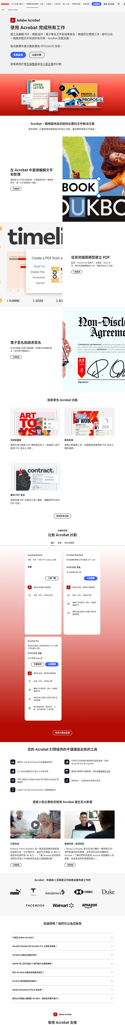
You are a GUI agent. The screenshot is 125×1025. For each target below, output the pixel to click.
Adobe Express (49, 779)
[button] (119, 4)
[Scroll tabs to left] (2, 543)
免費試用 (86, 4)
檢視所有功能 (62, 515)
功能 (41, 4)
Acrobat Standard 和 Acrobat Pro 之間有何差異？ (34, 946)
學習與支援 (76, 4)
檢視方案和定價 (62, 732)
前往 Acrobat (109, 4)
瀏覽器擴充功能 (103, 771)
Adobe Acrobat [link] (32, 4)
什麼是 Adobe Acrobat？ (23, 937)
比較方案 (57, 4)
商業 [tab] (60, 542)
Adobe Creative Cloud (31, 779)
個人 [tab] (53, 542)
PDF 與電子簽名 (17, 4)
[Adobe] (5, 4)
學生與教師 (30, 64)
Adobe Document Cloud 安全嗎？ (27, 989)
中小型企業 (46, 64)
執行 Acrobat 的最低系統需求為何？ (28, 972)
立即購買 (96, 4)
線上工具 (66, 4)
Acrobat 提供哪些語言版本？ (25, 980)
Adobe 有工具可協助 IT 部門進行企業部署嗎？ (32, 963)
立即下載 (52, 578)
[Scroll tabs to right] (123, 543)
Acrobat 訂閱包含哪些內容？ (25, 954)
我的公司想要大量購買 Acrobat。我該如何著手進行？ (35, 998)
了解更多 (16, 188)
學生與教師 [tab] (69, 542)
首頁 (2, 10)
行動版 (48, 4)
